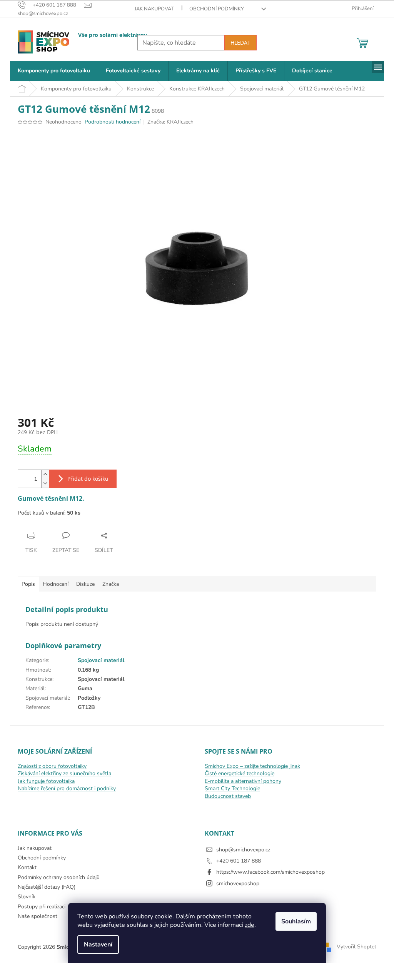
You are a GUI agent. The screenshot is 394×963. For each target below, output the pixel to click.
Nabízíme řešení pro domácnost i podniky (67, 788)
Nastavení (98, 944)
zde (249, 925)
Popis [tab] (28, 584)
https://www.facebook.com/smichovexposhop (270, 872)
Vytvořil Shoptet (356, 946)
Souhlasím (296, 921)
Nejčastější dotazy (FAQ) (46, 887)
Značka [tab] (110, 584)
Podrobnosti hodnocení (112, 121)
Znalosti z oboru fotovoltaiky (52, 766)
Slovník (26, 896)
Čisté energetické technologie (239, 773)
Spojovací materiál (101, 660)
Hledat (240, 42)
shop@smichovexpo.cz (243, 849)
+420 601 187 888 (238, 860)
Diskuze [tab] (85, 584)
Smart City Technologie (232, 788)
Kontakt (27, 867)
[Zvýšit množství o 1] (45, 474)
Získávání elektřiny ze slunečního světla (64, 773)
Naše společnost (37, 916)
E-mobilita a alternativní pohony (243, 781)
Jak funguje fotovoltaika (46, 781)
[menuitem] (54, 71)
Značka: (170, 121)
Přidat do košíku (88, 478)
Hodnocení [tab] (55, 584)
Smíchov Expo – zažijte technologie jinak (252, 766)
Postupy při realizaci (41, 906)
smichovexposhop (237, 883)
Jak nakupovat (154, 8)
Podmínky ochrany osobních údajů (59, 877)
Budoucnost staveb (228, 796)
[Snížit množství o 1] (45, 483)
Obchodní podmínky (216, 8)
